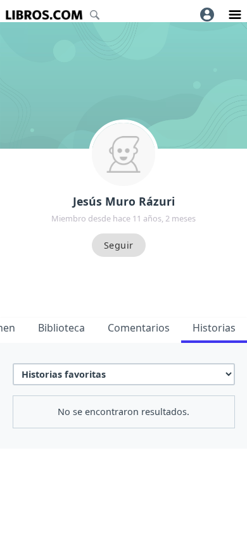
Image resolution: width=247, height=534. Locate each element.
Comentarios (139, 328)
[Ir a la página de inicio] (44, 14)
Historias (214, 328)
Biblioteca (61, 328)
